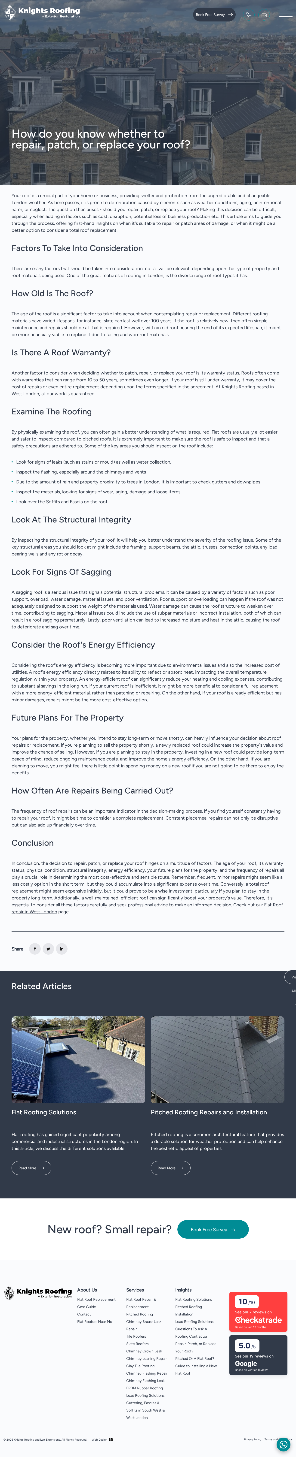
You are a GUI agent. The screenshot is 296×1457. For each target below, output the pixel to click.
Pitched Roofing (139, 1314)
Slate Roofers (137, 1344)
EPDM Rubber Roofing (144, 1388)
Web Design (99, 1439)
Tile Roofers (136, 1336)
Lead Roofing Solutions (145, 1395)
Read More (27, 1168)
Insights (183, 1289)
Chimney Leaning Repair (146, 1358)
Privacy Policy (252, 1439)
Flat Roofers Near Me (94, 1321)
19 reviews (259, 1356)
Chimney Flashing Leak (145, 1381)
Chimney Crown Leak (144, 1351)
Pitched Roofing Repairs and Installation (209, 1112)
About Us (87, 1289)
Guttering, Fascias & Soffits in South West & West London (145, 1410)
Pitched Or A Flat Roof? (194, 1358)
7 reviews (258, 1312)
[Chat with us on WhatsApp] (283, 1444)
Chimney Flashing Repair (146, 1373)
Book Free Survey (210, 14)
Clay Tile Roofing (140, 1366)
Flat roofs (221, 431)
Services (135, 1289)
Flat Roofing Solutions (44, 1112)
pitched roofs (97, 438)
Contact (84, 1314)
